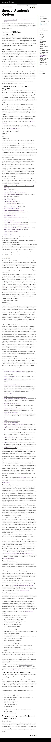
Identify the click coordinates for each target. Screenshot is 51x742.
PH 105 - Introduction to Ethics (10, 213)
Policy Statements (43, 62)
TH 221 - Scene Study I (8, 220)
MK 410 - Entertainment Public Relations (12, 395)
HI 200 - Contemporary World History (11, 191)
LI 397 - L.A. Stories (8, 393)
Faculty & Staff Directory (43, 70)
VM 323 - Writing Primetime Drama (11, 412)
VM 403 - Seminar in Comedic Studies (11, 437)
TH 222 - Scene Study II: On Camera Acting (12, 222)
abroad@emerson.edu (14, 128)
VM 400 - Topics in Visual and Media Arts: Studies (14, 424)
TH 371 (5, 405)
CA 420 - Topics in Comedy (9, 376)
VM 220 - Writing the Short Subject (11, 231)
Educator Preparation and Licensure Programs (44, 59)
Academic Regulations (44, 50)
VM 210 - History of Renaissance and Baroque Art (14, 225)
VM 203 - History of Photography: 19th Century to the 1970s (16, 224)
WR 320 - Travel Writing (8, 234)
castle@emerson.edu (12, 291)
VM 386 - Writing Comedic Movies (11, 422)
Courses (41, 39)
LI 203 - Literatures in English (9, 199)
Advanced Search (44, 24)
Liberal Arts (42, 34)
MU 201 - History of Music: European (11, 208)
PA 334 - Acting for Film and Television (12, 403)
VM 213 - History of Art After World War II (12, 229)
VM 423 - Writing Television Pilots (10, 447)
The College (42, 32)
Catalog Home (43, 28)
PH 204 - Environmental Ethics (10, 215)
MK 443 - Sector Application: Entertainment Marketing (15, 396)
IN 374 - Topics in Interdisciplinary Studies (12, 384)
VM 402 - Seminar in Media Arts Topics (12, 427)
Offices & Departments (44, 68)
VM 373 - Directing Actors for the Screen (12, 420)
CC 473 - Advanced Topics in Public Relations (13, 383)
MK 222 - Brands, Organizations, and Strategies (13, 206)
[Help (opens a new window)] (36, 7)
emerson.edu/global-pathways (25, 664)
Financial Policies (43, 48)
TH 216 (5, 218)
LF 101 (8, 257)
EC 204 (5, 189)
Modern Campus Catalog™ (43, 739)
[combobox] (27, 5)
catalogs (21, 739)
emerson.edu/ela (22, 477)
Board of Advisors (43, 66)
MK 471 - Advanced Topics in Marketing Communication (15, 398)
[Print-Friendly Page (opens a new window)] (34, 7)
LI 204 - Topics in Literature (9, 201)
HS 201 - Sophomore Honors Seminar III (12, 194)
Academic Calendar (44, 30)
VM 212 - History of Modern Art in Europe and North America (16, 227)
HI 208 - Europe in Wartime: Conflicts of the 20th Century (15, 192)
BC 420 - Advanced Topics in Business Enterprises (14, 371)
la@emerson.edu (6, 482)
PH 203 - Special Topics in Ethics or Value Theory (14, 212)
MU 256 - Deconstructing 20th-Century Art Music (14, 210)
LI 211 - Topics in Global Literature (11, 203)
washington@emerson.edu (8, 558)
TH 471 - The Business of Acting (10, 407)
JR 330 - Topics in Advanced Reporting (12, 389)
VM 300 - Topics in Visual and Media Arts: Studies (14, 408)
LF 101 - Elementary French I (9, 198)
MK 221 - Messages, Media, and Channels (12, 205)
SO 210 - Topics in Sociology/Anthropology (13, 217)
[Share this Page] (32, 7)
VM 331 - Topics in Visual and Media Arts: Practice (14, 414)
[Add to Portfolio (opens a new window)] (30, 7)
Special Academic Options (43, 56)
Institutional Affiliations (8, 18)
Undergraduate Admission (43, 42)
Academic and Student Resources (44, 53)
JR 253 (5, 196)
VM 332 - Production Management (11, 419)
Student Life (42, 44)
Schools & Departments (42, 37)
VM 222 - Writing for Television (10, 232)
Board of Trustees (43, 64)
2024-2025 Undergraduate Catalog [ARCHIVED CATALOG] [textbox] (26, 5)
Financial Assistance (44, 46)
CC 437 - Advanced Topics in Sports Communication (14, 379)
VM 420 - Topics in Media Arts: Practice (12, 442)
